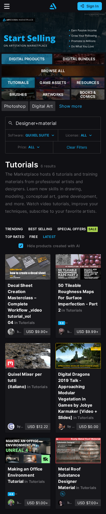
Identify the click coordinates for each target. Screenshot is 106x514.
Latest (49, 237)
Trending (14, 229)
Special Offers (76, 229)
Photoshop (15, 106)
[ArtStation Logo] (53, 6)
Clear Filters (77, 147)
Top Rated (14, 237)
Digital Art (42, 106)
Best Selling (40, 229)
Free (33, 237)
